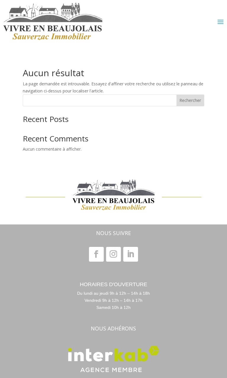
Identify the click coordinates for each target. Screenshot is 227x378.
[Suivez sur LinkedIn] (130, 254)
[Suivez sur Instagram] (113, 254)
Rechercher (190, 100)
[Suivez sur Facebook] (96, 254)
